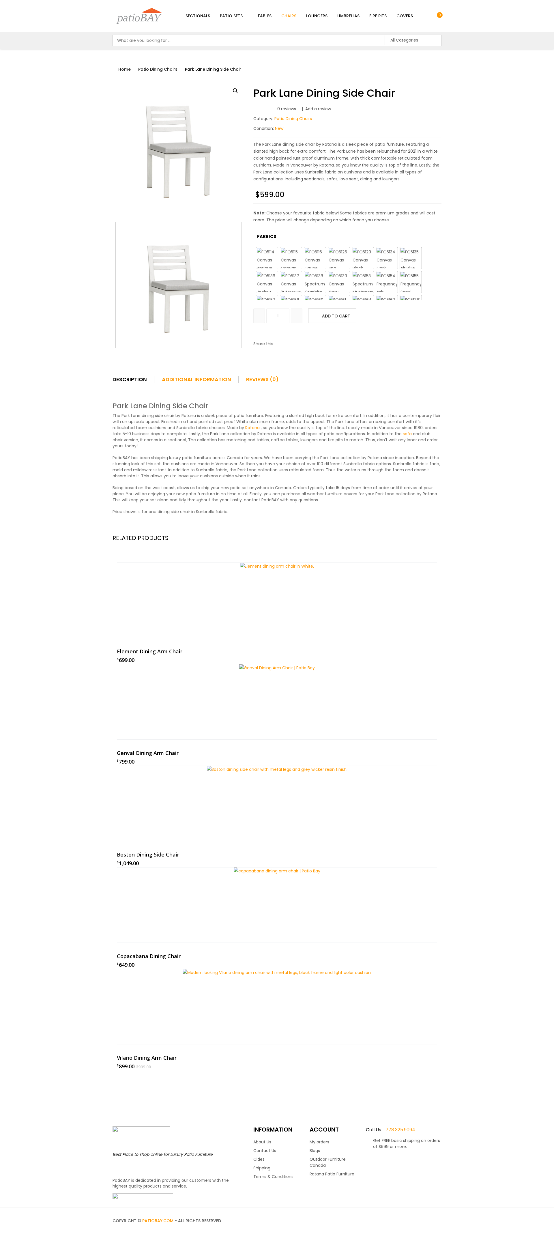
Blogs (315, 1150)
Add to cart (336, 316)
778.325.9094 (390, 1129)
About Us (262, 1142)
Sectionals (198, 16)
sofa (407, 434)
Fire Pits (378, 16)
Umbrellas (348, 16)
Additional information (196, 379)
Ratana (252, 428)
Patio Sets (231, 16)
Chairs (288, 16)
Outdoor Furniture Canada (328, 1162)
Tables (264, 16)
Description (130, 379)
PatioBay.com (157, 1221)
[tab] (137, 381)
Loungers (316, 16)
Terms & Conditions (273, 1176)
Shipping (261, 1168)
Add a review (318, 109)
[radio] (267, 258)
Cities (259, 1159)
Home (124, 69)
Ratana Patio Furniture (332, 1174)
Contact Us (264, 1150)
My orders (319, 1142)
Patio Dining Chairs (157, 69)
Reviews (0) (262, 379)
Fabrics (266, 236)
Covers (404, 16)
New (279, 128)
